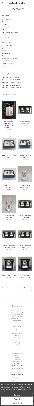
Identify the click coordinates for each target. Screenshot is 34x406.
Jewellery (5, 35)
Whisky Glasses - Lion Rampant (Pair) (9, 246)
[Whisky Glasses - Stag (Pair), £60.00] (25, 234)
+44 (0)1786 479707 (17, 365)
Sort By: (5, 94)
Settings (17, 395)
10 (30, 288)
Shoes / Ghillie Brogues (9, 58)
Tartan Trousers (17, 341)
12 (17, 290)
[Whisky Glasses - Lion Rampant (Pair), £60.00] (9, 234)
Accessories (17, 339)
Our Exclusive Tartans (17, 368)
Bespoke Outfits (17, 333)
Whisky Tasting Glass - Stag (9, 216)
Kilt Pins (4, 40)
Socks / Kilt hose (7, 61)
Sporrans (17, 337)
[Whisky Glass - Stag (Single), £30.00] (9, 264)
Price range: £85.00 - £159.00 (11, 80)
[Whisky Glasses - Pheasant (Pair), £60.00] (25, 110)
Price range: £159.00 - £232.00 (11, 82)
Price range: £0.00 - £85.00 (10, 77)
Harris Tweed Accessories (10, 32)
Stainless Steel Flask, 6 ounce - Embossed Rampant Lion (9, 124)
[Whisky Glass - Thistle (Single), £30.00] (25, 264)
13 (21, 290)
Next (29, 290)
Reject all (17, 399)
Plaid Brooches (6, 43)
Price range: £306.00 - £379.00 (11, 87)
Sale (17, 345)
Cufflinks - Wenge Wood (25, 156)
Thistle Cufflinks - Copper (9, 186)
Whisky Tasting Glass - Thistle (25, 186)
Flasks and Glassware (9, 27)
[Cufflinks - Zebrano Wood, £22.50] (9, 144)
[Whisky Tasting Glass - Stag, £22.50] (9, 204)
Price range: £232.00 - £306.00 (11, 85)
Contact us (17, 379)
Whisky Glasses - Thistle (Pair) (25, 216)
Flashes (4, 24)
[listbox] (13, 94)
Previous (6, 288)
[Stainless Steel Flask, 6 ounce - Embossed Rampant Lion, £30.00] (9, 110)
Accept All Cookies (17, 403)
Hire (17, 329)
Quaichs (4, 48)
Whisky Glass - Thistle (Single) (25, 276)
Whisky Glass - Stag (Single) (9, 276)
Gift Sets (4, 29)
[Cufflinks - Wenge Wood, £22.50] (25, 144)
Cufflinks (5, 22)
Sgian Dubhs (6, 53)
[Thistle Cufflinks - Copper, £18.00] (9, 174)
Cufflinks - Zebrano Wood (9, 156)
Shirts (4, 56)
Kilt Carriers (6, 37)
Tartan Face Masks (8, 63)
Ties (3, 66)
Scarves (4, 50)
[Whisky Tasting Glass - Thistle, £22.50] (25, 174)
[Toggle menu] (2, 2)
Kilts (17, 331)
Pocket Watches (7, 45)
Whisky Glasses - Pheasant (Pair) (25, 122)
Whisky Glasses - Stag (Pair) (25, 246)
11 (15, 290)
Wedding (17, 343)
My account (17, 377)
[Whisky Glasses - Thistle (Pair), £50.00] (25, 204)
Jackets (17, 335)
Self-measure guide (17, 381)
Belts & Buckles (7, 19)
